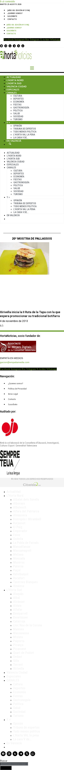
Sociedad (18, 116)
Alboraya (19, 503)
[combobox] (14, 764)
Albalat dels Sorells (26, 499)
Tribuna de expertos (24, 128)
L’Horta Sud (14, 83)
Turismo (17, 119)
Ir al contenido (7, 1)
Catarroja (19, 621)
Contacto (12, 19)
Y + (8, 122)
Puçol (17, 570)
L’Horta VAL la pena (26, 735)
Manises (18, 629)
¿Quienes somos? (15, 13)
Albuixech (19, 507)
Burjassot (19, 523)
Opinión (17, 125)
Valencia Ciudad (17, 86)
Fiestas (17, 104)
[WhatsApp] (22, 45)
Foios (16, 535)
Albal (16, 598)
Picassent (19, 649)
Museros (18, 562)
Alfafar (17, 609)
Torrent (18, 665)
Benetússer (20, 617)
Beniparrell (20, 613)
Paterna (18, 566)
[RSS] (10, 45)
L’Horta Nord (15, 80)
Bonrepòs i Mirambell (27, 519)
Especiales (13, 89)
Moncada (19, 558)
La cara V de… (20, 137)
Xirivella (18, 668)
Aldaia (17, 606)
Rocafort (19, 578)
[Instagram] (5, 45)
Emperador (20, 531)
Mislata (18, 637)
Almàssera (20, 515)
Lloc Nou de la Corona (27, 625)
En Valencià (14, 140)
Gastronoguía (21, 107)
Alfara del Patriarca (26, 511)
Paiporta (18, 641)
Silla (16, 661)
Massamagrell (22, 551)
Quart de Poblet (23, 653)
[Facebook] (1, 45)
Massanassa (21, 633)
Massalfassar (22, 547)
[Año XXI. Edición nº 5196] (18, 10)
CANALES (13, 680)
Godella (18, 539)
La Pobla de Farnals (26, 543)
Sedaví (17, 657)
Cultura (17, 95)
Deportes (18, 98)
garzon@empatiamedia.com (14, 362)
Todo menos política (24, 131)
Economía (18, 101)
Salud (16, 113)
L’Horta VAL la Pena (24, 134)
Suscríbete (12, 16)
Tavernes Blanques (25, 582)
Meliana (18, 554)
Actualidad (14, 77)
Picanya (18, 645)
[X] (18, 45)
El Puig (17, 527)
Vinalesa (18, 586)
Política (18, 110)
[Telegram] (14, 45)
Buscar (10, 143)
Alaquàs (18, 594)
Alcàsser (19, 602)
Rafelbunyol (20, 574)
